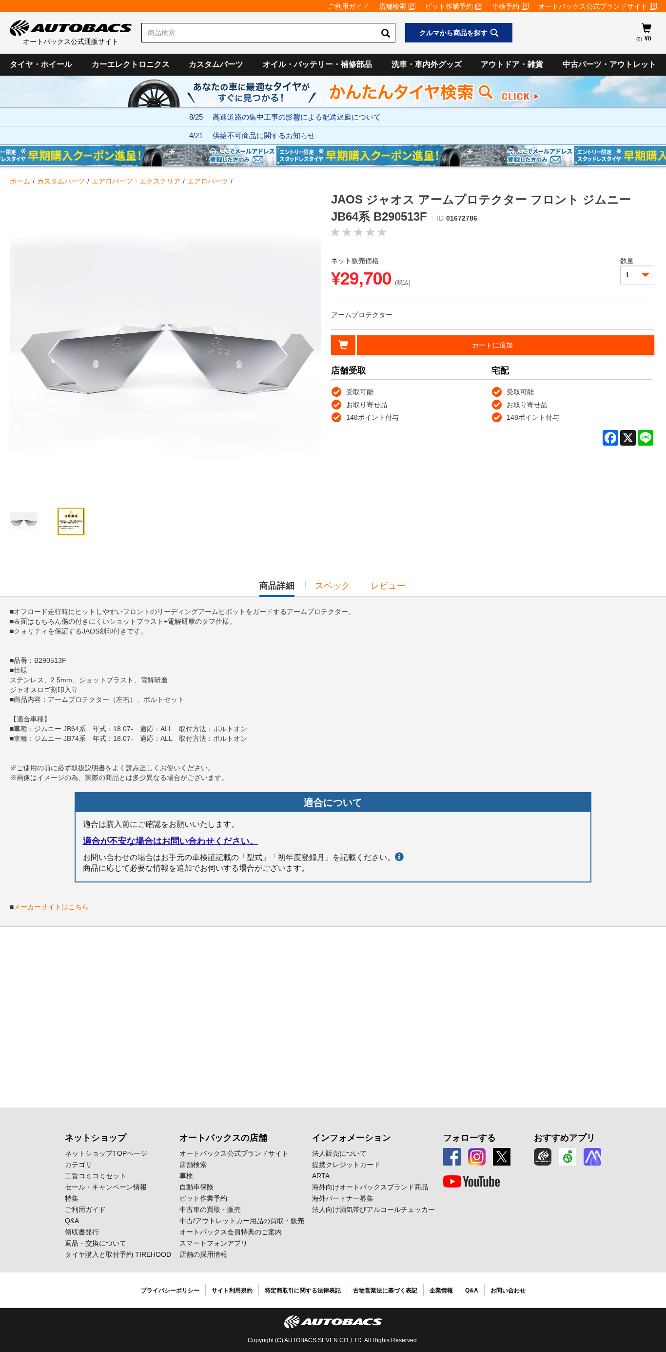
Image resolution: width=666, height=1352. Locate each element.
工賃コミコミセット (95, 1176)
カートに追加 (492, 345)
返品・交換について (95, 1243)
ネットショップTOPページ (106, 1153)
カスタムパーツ (216, 64)
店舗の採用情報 (203, 1254)
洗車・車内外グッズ (427, 64)
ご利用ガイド (348, 6)
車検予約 (505, 6)
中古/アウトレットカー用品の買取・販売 (241, 1221)
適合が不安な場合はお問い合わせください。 (170, 841)
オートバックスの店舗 (223, 1138)
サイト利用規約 (232, 1290)
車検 (186, 1176)
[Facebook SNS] (452, 1157)
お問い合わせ (508, 1290)
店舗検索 (392, 6)
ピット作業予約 (449, 6)
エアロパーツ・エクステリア (136, 181)
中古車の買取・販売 (210, 1209)
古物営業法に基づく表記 (385, 1290)
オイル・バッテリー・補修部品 (317, 64)
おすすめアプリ (564, 1138)
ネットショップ (95, 1138)
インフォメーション (351, 1138)
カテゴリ (78, 1164)
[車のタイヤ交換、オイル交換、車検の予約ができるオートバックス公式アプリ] (542, 1157)
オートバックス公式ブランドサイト (592, 6)
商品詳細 (276, 588)
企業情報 (441, 1290)
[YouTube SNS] (471, 1181)
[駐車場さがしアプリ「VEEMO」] (567, 1157)
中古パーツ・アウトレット (609, 64)
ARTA (321, 1176)
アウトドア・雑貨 (512, 64)
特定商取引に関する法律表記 (303, 1290)
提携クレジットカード (346, 1164)
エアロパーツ (207, 181)
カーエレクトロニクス (131, 64)
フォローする (469, 1138)
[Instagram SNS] (477, 1157)
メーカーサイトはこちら (51, 907)
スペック (332, 586)
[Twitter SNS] (501, 1157)
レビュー (388, 586)
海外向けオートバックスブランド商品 (370, 1187)
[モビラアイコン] (592, 1157)
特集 (71, 1198)
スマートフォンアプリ (213, 1243)
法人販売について (339, 1153)
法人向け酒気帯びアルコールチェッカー (373, 1209)
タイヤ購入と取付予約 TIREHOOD (118, 1254)
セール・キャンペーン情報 (106, 1187)
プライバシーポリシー (170, 1290)
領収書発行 (82, 1232)
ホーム (20, 181)
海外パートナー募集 (342, 1198)
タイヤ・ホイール (41, 64)
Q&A (72, 1221)
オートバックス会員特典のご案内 (230, 1232)
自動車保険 (196, 1187)
